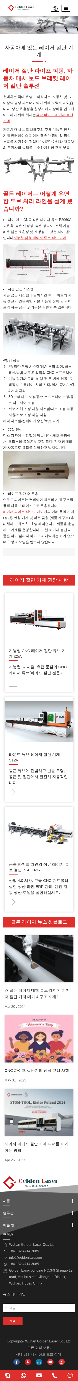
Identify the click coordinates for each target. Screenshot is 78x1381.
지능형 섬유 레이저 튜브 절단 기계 (39, 238)
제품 (6, 1201)
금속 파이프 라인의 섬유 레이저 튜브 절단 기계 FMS (39, 867)
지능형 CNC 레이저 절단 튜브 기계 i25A (37, 654)
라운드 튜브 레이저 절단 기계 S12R (34, 757)
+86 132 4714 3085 (24, 1264)
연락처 (8, 1234)
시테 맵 (21, 1354)
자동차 (41, 21)
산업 (28, 21)
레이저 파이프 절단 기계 (21, 512)
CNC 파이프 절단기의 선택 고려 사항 (37, 1070)
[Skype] (8, 1375)
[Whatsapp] (23, 1375)
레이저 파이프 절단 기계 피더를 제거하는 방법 (36, 1147)
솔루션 (15, 21)
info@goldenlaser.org (25, 1257)
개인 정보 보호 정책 (46, 1354)
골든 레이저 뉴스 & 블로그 (39, 922)
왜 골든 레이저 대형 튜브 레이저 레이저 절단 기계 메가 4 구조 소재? (37, 993)
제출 (13, 1321)
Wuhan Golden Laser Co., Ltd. (48, 1341)
